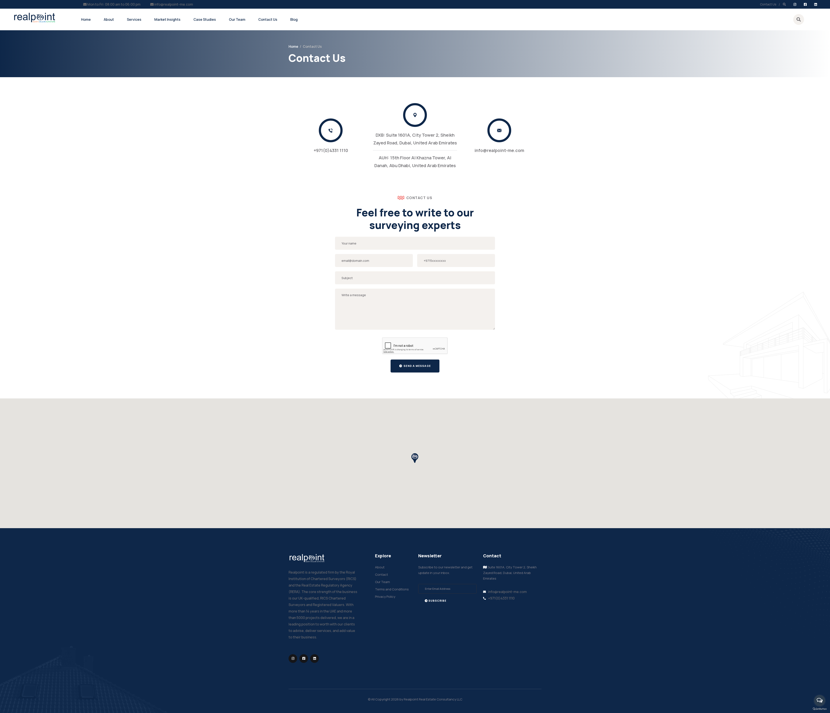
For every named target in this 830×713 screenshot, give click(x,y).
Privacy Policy (385, 596)
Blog (294, 19)
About (109, 19)
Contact (381, 574)
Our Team (237, 19)
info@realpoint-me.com (173, 4)
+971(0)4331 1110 (331, 150)
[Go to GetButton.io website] (820, 708)
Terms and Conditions (392, 589)
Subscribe (437, 601)
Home (86, 19)
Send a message (417, 366)
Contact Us (768, 4)
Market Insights (167, 19)
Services (134, 19)
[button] (415, 458)
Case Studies (204, 19)
